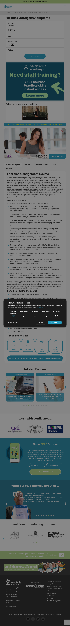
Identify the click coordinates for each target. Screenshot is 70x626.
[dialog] (35, 313)
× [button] (63, 300)
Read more (40, 307)
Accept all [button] (55, 322)
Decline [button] (40, 322)
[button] (13, 322)
